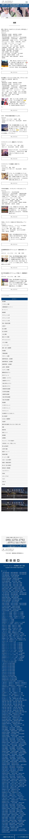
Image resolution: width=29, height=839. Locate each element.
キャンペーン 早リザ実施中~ (20, 225)
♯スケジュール (5, 410)
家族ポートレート (18, 49)
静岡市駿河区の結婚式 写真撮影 (7, 720)
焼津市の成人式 (11, 682)
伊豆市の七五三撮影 (13, 783)
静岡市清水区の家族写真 (15, 764)
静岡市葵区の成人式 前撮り (16, 716)
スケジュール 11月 (6, 318)
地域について (22, 47)
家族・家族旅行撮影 (10, 49)
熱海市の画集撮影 (5, 729)
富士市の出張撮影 (23, 808)
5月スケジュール (5, 375)
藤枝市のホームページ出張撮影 (18, 613)
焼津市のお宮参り (14, 796)
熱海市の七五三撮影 (21, 783)
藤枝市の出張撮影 (12, 804)
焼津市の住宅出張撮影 (14, 603)
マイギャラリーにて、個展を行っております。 (12, 142)
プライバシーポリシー (8, 565)
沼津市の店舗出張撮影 (5, 575)
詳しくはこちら (14, 72)
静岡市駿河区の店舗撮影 (6, 751)
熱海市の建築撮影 (19, 755)
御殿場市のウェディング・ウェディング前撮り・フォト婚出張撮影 (12, 650)
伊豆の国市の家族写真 (20, 767)
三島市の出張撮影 (14, 802)
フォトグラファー (5, 44)
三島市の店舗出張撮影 (5, 572)
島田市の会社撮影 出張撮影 (6, 582)
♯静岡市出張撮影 (5, 40)
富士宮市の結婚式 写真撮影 (6, 719)
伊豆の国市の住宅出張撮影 (6, 606)
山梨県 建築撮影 (5, 51)
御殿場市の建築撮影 (5, 758)
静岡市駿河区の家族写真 (6, 764)
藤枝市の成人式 (24, 682)
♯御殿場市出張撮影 (5, 38)
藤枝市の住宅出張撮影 (22, 603)
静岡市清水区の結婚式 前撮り (17, 723)
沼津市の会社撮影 (12, 776)
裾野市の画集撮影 (21, 730)
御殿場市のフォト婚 (5, 638)
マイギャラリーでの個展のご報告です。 (10, 164)
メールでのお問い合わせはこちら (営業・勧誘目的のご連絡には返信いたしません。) (15, 546)
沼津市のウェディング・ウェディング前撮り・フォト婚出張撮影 (12, 654)
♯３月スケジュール (6, 408)
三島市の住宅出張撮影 (15, 601)
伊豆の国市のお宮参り (20, 798)
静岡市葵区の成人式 (12, 685)
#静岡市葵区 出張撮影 (17, 34)
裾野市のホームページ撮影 (6, 694)
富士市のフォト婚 (5, 641)
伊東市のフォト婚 (16, 635)
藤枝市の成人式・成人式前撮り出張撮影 (8, 667)
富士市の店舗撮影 (23, 751)
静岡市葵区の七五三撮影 (6, 789)
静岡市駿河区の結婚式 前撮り (6, 723)
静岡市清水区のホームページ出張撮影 (8, 619)
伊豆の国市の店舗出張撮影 (15, 575)
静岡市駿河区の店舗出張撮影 (17, 578)
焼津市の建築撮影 (5, 755)
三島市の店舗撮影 (14, 745)
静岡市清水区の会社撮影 (21, 777)
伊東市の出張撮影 (5, 805)
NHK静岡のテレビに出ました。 (8, 225)
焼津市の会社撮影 (5, 774)
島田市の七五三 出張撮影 (16, 625)
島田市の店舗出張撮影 (14, 572)
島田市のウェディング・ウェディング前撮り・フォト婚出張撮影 (12, 645)
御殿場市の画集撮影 (14, 730)
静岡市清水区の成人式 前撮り (17, 717)
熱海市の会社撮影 (19, 774)
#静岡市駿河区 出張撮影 (7, 35)
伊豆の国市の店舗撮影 (20, 748)
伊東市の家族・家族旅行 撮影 (6, 704)
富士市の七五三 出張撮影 (6, 632)
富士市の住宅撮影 (23, 742)
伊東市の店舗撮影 (5, 748)
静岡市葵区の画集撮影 (5, 733)
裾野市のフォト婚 (13, 638)
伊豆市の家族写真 (12, 767)
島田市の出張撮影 (21, 802)
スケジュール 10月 (6, 320)
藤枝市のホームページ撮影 (6, 689)
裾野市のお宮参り (5, 795)
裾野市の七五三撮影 (21, 786)
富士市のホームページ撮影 (6, 697)
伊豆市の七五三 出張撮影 (6, 626)
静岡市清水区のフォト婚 (21, 638)
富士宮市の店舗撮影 (5, 752)
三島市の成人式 (4, 682)
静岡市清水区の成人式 (5, 686)
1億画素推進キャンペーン (7, 307)
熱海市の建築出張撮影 (14, 594)
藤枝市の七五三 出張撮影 (6, 625)
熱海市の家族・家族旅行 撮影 (6, 707)
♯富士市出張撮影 (23, 37)
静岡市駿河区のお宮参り (6, 796)
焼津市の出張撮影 (5, 804)
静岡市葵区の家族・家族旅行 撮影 (18, 698)
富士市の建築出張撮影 (15, 600)
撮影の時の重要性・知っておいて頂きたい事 (11, 424)
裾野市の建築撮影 (13, 758)
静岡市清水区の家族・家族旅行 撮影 (21, 711)
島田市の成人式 (17, 682)
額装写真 (21, 56)
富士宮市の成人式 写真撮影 (6, 713)
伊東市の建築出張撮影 (22, 594)
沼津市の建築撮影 (12, 757)
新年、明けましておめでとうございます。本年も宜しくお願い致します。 (14, 30)
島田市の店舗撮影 (21, 745)
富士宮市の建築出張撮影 (6, 601)
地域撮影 (3, 49)
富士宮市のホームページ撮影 (16, 697)
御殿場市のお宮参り (12, 795)
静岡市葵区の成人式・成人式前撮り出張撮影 (9, 676)
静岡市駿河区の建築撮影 (6, 760)
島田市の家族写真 (23, 764)
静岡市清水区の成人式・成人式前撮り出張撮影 (9, 679)
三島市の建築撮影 (14, 754)
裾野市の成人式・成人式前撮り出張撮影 (8, 670)
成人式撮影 (4, 54)
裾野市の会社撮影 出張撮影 (6, 588)
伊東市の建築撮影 (5, 757)
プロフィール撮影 (17, 44)
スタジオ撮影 (4, 43)
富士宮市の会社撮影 (5, 780)
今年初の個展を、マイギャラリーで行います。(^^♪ (13, 188)
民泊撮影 (4, 301)
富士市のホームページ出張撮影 (20, 622)
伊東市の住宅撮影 (5, 739)
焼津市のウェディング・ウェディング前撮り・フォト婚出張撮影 (12, 647)
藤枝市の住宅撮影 (12, 738)
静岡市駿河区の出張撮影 (6, 808)
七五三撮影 (22, 46)
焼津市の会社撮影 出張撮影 (17, 582)
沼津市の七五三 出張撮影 (17, 629)
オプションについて (5, 41)
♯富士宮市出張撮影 (5, 37)
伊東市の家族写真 (5, 767)
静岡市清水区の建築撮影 (21, 758)
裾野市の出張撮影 (5, 818)
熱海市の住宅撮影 (19, 738)
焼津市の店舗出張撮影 (22, 572)
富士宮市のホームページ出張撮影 (7, 623)
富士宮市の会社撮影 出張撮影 (18, 591)
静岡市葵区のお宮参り (15, 799)
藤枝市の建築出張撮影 (5, 594)
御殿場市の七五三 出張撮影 (6, 629)
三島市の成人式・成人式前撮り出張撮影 (8, 663)
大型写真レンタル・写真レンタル (8, 120)
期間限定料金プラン (6, 372)
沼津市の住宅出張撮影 (22, 604)
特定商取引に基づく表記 (19, 565)
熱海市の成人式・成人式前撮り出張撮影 (8, 675)
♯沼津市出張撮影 (14, 38)
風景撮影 (3, 57)
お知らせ (23, 41)
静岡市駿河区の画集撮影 (15, 732)
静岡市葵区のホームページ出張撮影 (7, 622)
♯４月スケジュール (6, 405)
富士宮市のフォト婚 (12, 641)
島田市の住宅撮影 (21, 736)
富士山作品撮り (16, 50)
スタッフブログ (11, 43)
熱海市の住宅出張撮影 (5, 604)
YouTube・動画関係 (6, 418)
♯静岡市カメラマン (22, 38)
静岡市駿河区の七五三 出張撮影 (17, 632)
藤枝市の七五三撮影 (22, 782)
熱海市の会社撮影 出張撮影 (17, 584)
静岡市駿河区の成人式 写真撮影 (7, 714)
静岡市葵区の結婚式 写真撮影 (17, 719)
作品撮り (10, 47)
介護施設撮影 (4, 47)
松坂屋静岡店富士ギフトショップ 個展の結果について (14, 250)
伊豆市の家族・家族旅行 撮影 (17, 704)
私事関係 (4, 438)
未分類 (17, 54)
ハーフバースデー (18, 43)
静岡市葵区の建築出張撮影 (6, 600)
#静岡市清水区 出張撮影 (7, 34)
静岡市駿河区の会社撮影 (6, 779)
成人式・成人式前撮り (6, 53)
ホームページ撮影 (5, 46)
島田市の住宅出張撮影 (5, 603)
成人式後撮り (20, 53)
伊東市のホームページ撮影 (6, 691)
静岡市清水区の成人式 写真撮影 (19, 714)
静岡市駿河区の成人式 (20, 685)
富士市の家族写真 (20, 770)
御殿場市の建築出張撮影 (6, 597)
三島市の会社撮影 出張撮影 (16, 581)
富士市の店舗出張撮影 (15, 579)
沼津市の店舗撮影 (12, 748)
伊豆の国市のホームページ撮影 (7, 692)
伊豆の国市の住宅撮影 (20, 739)
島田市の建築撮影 (21, 754)
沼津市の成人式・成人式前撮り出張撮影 (8, 669)
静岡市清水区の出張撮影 (6, 821)
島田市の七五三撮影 (5, 783)
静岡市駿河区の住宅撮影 (6, 742)
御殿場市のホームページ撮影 (18, 692)
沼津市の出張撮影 (12, 805)
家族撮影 (3, 50)
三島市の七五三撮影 (13, 786)
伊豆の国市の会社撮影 (20, 776)
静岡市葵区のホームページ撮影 (19, 695)
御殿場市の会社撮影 (5, 777)
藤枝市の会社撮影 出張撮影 (6, 584)
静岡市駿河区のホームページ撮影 (7, 695)
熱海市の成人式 (4, 685)
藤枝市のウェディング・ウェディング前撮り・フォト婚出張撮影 (12, 644)
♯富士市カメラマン (14, 37)
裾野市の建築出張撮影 (15, 597)
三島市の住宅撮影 (14, 736)
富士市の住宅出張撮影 (5, 610)
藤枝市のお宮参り (21, 796)
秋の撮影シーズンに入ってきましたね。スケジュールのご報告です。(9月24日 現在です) (14, 78)
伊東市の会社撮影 (5, 776)
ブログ (11, 44)
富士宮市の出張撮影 (5, 830)
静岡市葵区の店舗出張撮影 (6, 579)
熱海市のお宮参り (12, 798)
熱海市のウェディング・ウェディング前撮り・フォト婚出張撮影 (12, 648)
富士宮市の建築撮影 (5, 761)
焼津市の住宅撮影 (5, 738)
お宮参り (12, 41)
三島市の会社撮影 (14, 773)
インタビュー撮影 (5, 304)
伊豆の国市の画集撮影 (5, 730)
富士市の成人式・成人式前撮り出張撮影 (8, 673)
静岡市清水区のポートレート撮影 (7, 726)
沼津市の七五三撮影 (5, 786)
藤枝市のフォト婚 (23, 635)
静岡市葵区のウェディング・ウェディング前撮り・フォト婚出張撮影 (13, 657)
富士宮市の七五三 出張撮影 (6, 635)
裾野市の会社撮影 (13, 777)
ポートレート (5, 309)
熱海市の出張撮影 (19, 804)
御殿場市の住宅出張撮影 (16, 606)
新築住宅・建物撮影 (11, 54)
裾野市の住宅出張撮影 (5, 607)
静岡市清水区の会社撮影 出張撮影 (18, 588)
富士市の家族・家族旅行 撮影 (6, 710)
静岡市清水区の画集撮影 (6, 732)
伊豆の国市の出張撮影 (20, 805)
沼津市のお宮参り (20, 795)
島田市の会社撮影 (21, 773)
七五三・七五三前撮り (14, 46)
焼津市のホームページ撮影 (16, 688)
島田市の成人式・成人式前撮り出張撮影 (8, 666)
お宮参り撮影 (18, 41)
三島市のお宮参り (5, 798)
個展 (14, 47)
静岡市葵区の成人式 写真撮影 (17, 713)
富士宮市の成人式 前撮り (6, 716)
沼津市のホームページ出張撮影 (7, 616)
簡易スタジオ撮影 (5, 56)
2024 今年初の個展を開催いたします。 (11, 116)
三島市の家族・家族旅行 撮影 (17, 707)
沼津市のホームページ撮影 (16, 691)
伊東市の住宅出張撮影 (14, 604)
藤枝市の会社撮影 (12, 774)
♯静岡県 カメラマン (14, 40)
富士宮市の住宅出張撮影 (15, 610)
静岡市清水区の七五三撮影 (15, 789)
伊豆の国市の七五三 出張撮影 (17, 628)
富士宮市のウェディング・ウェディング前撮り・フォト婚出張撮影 (12, 660)
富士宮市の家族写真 (12, 770)
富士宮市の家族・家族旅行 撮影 (18, 708)
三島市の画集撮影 (17, 726)
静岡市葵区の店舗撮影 (15, 751)
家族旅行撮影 (9, 50)
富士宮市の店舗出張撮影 (6, 581)
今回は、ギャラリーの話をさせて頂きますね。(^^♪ (13, 222)
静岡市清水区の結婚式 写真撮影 (19, 720)
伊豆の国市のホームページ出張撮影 (19, 616)
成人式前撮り (14, 53)
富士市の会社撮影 (23, 779)
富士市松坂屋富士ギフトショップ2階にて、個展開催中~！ (14, 273)
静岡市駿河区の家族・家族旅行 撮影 (8, 711)
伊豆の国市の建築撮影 (20, 757)
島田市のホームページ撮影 (6, 688)
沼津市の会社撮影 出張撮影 (17, 585)
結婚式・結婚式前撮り (14, 56)
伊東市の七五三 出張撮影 (6, 628)
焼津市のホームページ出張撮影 (7, 613)
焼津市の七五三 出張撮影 (18, 623)
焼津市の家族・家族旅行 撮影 (17, 701)
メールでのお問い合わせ (21, 837)
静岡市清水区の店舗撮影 (6, 754)
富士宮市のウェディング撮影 (6, 698)
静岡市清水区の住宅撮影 (6, 745)
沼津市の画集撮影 (19, 729)
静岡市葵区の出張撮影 (15, 808)
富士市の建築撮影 (23, 760)
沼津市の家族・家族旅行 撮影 (6, 708)
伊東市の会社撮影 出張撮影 (6, 585)
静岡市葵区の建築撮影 (15, 760)
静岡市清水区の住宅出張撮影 (15, 607)
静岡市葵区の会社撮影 (15, 779)
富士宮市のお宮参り (23, 799)
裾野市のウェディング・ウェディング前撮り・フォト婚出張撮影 (12, 651)
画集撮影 (4, 312)
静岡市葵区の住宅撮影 (15, 742)
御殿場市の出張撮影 (20, 811)
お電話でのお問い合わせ (7, 837)
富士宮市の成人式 (13, 686)
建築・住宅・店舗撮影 (14, 51)
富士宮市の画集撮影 (21, 733)
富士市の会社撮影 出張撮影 (6, 591)
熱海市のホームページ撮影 (16, 689)
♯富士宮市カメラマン (17, 35)
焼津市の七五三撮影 (14, 782)
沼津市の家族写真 (5, 770)
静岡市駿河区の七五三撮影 (6, 792)
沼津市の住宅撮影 (12, 739)
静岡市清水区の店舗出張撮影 (6, 578)
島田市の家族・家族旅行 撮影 (6, 701)
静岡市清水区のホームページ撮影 (17, 694)
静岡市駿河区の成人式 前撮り (6, 717)
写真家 (17, 47)
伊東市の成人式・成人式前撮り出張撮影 (8, 672)
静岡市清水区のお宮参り (6, 799)
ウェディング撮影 (23, 40)
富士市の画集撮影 (13, 733)
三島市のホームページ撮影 (22, 686)
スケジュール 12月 (6, 315)
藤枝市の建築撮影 (12, 755)
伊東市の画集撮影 (12, 729)
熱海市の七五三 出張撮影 (16, 626)
